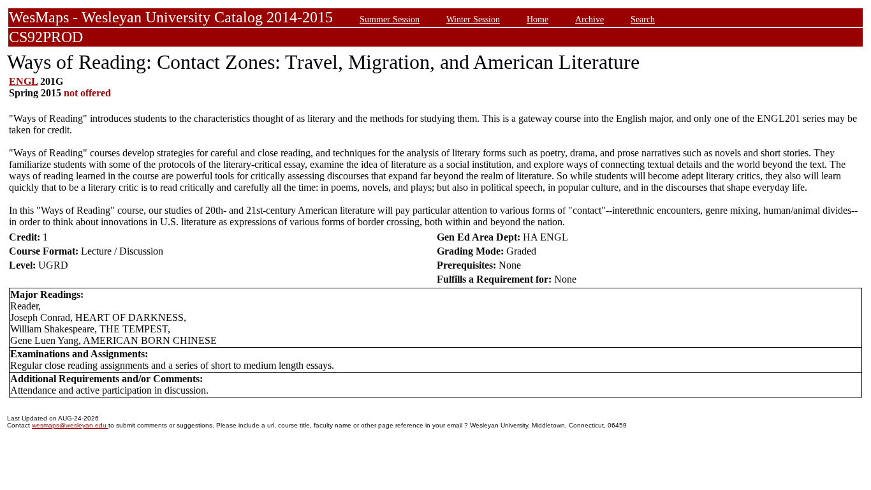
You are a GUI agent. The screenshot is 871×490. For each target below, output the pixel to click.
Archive (589, 19)
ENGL (23, 81)
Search (643, 19)
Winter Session (473, 19)
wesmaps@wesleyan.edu (70, 425)
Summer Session (390, 19)
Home (537, 19)
